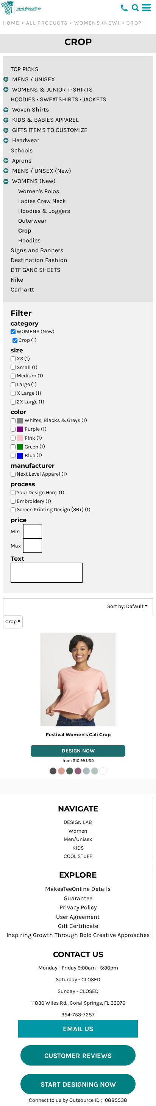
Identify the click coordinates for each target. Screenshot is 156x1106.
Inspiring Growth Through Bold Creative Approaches (78, 934)
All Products (47, 23)
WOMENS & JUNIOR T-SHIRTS (52, 89)
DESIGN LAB (78, 822)
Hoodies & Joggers (44, 210)
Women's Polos (38, 191)
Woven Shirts (30, 109)
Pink (30, 438)
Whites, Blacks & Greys (52, 420)
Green (31, 447)
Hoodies (29, 240)
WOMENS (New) (97, 23)
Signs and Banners (37, 250)
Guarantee (78, 898)
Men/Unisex (78, 839)
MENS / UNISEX (33, 79)
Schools (22, 150)
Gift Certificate (78, 925)
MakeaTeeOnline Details (78, 888)
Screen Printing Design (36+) (78, 751)
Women (78, 831)
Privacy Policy (78, 907)
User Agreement (78, 916)
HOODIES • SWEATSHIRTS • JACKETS (58, 99)
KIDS (78, 848)
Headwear (25, 140)
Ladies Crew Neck (42, 201)
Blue (30, 455)
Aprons (21, 160)
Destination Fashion (39, 260)
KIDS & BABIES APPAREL (45, 119)
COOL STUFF (78, 856)
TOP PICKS (25, 69)
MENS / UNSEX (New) (41, 170)
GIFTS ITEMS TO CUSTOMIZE (49, 129)
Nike (17, 279)
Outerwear (32, 220)
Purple (32, 429)
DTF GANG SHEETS (36, 269)
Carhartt (22, 289)
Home (11, 23)
